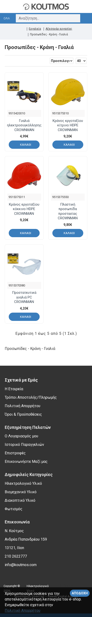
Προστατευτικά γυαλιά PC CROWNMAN (24, 297)
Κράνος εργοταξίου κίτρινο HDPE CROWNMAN (68, 125)
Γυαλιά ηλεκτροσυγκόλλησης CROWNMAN (24, 125)
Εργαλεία (35, 28)
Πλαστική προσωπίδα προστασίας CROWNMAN (68, 211)
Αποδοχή (80, 593)
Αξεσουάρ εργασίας (59, 28)
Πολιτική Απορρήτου (22, 610)
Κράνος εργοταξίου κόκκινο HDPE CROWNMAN (24, 209)
